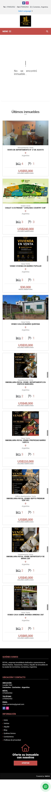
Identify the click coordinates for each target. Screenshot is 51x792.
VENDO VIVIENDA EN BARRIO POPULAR (25, 266)
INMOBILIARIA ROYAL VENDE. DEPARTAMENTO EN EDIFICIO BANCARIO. (25, 383)
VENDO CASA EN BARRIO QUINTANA (25, 324)
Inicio (6, 720)
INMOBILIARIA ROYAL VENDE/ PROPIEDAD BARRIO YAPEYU (25, 441)
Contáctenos (9, 737)
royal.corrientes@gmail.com (13, 704)
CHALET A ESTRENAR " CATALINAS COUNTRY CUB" (25, 208)
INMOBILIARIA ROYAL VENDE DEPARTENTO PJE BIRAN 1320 (25, 557)
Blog (5, 730)
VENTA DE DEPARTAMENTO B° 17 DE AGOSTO (25, 150)
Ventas (6, 723)
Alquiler (6, 727)
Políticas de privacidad (12, 740)
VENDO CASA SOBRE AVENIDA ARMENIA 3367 (25, 615)
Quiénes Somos (10, 733)
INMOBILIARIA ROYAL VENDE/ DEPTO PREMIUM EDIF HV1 (25, 499)
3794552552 (10, 7)
